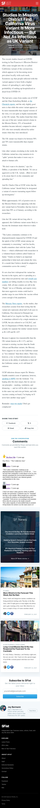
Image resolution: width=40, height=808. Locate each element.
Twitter (4, 784)
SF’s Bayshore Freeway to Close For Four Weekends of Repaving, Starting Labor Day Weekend (20, 550)
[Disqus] (20, 479)
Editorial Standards (8, 765)
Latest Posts (6, 742)
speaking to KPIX (8, 378)
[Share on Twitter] (8, 613)
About (4, 758)
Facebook (5, 781)
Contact (4, 771)
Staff (3, 761)
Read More (32, 710)
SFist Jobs (5, 745)
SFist (5, 726)
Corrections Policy (7, 768)
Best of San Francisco (9, 748)
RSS (3, 787)
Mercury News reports (13, 303)
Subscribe (20, 696)
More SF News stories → (20, 559)
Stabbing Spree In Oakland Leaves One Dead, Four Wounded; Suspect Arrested (20, 541)
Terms (3, 804)
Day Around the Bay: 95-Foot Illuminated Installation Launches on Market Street (20, 533)
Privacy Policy (6, 800)
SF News (13, 10)
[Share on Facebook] (12, 613)
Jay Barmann (24, 10)
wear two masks (16, 403)
